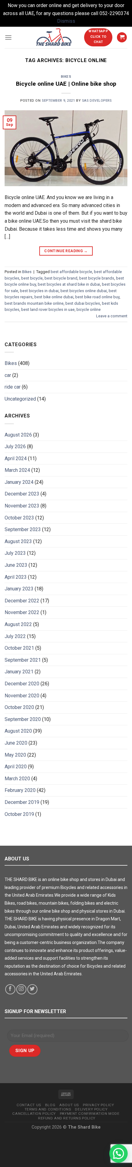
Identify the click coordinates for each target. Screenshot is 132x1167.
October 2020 (19, 707)
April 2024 (16, 458)
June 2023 (16, 565)
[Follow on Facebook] (10, 989)
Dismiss (66, 21)
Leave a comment (111, 316)
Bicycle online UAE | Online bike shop (66, 83)
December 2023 (22, 494)
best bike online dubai (53, 297)
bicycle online (88, 309)
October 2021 (19, 648)
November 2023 (22, 506)
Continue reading (66, 251)
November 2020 (22, 696)
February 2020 (20, 790)
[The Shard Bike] (54, 37)
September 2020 (23, 719)
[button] (118, 1153)
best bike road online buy (97, 297)
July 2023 (15, 553)
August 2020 (18, 731)
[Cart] (122, 37)
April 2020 (16, 767)
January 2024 (19, 482)
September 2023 (23, 529)
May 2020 (15, 755)
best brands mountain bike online (34, 303)
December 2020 (22, 684)
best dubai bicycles (82, 303)
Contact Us (29, 1105)
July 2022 (15, 636)
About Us (69, 1105)
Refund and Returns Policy (66, 1118)
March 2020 (17, 778)
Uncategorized (20, 399)
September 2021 (23, 660)
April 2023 (16, 577)
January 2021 (19, 672)
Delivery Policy (91, 1109)
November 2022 (22, 612)
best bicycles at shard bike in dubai (69, 284)
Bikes (66, 77)
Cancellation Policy (34, 1113)
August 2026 (18, 435)
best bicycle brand (61, 278)
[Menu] (8, 37)
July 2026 (15, 446)
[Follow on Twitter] (32, 989)
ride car (13, 387)
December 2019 (22, 802)
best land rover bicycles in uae (48, 309)
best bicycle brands (96, 278)
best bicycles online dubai (83, 290)
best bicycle (32, 278)
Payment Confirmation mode (90, 1113)
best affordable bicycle (71, 271)
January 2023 (19, 589)
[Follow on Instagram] (21, 989)
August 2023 (18, 541)
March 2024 (17, 470)
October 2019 (19, 814)
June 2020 (16, 743)
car (8, 375)
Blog (50, 1105)
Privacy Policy (98, 1105)
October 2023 (19, 518)
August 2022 (18, 624)
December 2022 (22, 601)
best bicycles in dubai (39, 290)
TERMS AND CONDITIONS (48, 1109)
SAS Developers (97, 101)
